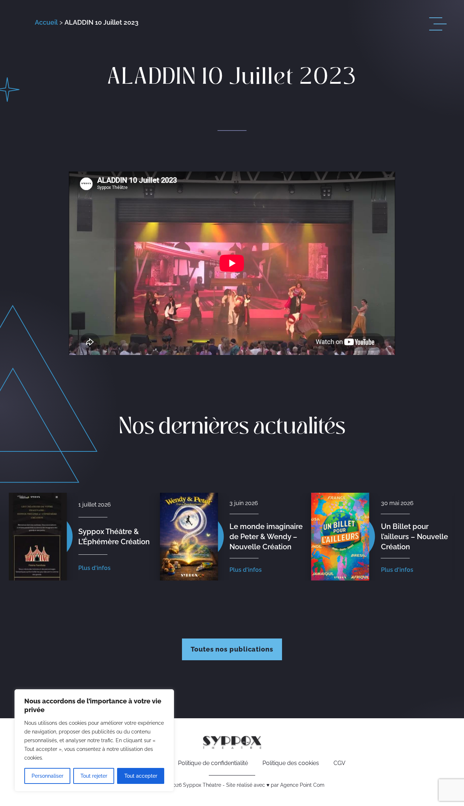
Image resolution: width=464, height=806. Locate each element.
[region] (94, 740)
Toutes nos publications (232, 649)
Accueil (46, 22)
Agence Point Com (302, 785)
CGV (339, 763)
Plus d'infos (94, 568)
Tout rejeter (93, 776)
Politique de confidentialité (213, 763)
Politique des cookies (290, 763)
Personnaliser (47, 776)
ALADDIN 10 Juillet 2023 (101, 22)
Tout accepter (140, 776)
